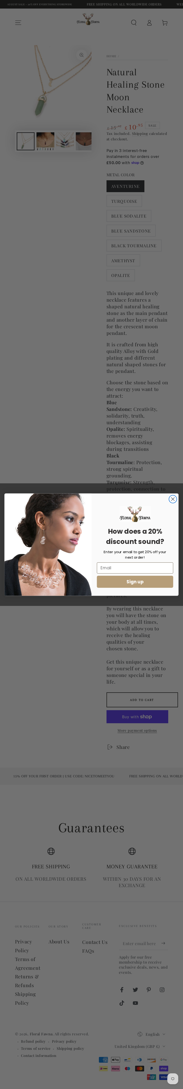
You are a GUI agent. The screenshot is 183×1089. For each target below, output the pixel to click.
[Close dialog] (173, 499)
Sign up (135, 581)
